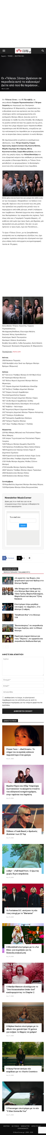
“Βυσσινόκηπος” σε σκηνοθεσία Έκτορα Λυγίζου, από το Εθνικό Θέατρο (29, 628)
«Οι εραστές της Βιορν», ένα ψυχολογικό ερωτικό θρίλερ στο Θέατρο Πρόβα (29, 580)
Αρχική (3, 56)
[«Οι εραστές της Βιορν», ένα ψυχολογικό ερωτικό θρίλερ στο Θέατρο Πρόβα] (7, 580)
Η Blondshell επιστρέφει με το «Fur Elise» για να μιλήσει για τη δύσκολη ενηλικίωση (22, 950)
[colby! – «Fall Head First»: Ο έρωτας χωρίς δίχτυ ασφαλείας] (23, 859)
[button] (3, 51)
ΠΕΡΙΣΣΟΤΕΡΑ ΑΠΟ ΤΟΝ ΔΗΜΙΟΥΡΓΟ (17, 572)
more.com (17, 352)
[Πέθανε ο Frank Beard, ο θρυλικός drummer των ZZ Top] (23, 819)
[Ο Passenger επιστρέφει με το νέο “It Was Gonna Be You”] (23, 1096)
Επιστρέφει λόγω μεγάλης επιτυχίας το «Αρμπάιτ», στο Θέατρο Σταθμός (27, 606)
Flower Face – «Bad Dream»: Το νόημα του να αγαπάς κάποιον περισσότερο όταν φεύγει (20, 752)
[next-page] (7, 646)
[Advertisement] (23, 24)
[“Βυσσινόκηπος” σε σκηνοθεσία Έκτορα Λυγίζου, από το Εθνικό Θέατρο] (7, 628)
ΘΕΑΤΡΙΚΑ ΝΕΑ (19, 56)
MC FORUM (15, 1126)
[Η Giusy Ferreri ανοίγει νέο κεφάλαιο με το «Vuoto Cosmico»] (23, 1057)
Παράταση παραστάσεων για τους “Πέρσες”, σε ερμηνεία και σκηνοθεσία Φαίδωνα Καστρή (29, 638)
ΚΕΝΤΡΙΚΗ (6, 1126)
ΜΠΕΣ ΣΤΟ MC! (36, 1126)
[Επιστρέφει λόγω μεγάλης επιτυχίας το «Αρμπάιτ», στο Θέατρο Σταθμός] (7, 607)
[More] (29, 558)
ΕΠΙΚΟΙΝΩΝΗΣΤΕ (23, 1128)
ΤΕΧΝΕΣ (10, 56)
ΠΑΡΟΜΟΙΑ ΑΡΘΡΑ (10, 569)
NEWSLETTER (25, 1126)
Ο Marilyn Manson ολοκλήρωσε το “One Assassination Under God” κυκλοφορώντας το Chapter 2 (22, 989)
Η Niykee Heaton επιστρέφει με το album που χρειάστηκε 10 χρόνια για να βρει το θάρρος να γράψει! (22, 1029)
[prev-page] (3, 646)
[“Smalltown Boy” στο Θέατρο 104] (7, 617)
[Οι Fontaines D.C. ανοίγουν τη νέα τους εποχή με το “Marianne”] (23, 898)
